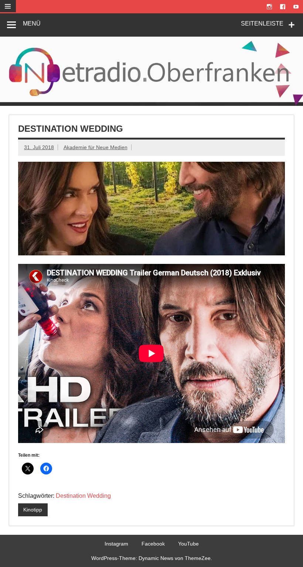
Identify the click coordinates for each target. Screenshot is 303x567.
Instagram (116, 543)
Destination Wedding (83, 496)
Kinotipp (32, 510)
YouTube (188, 543)
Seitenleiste (262, 23)
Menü (32, 23)
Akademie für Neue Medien (95, 147)
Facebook (153, 543)
